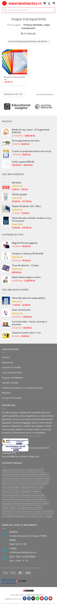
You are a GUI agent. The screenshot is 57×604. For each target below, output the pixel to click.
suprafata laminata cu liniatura (30, 507)
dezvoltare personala (11, 478)
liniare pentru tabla (35, 487)
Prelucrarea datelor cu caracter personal (22, 387)
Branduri (6, 392)
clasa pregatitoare (10, 474)
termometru (48, 512)
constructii (23, 474)
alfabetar (6, 470)
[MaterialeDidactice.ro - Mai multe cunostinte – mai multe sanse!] (25, 3)
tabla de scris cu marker (31, 512)
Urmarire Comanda (11, 397)
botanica (39, 470)
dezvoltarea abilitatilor (39, 474)
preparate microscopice (22, 503)
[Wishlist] (44, 3)
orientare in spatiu (23, 499)
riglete (12, 507)
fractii (47, 478)
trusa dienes (7, 516)
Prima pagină (13, 24)
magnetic (36, 491)
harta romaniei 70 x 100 (12, 483)
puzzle (5, 507)
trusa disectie (20, 516)
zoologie (48, 516)
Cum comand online (12, 372)
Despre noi (7, 362)
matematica (25, 495)
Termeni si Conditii (11, 367)
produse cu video (41, 503)
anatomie (16, 470)
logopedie (26, 491)
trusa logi (31, 516)
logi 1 (18, 491)
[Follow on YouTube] (50, 598)
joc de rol (27, 483)
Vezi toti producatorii (44, 94)
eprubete (39, 478)
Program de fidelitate (12, 377)
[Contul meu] (49, 3)
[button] (4, 3)
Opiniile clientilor (10, 382)
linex (24, 487)
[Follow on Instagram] (29, 598)
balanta (30, 470)
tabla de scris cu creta (11, 512)
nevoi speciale (37, 495)
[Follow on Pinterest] (42, 598)
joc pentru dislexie (40, 483)
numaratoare (8, 499)
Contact (6, 357)
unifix (40, 516)
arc (23, 470)
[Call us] (38, 598)
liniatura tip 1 (8, 491)
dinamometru (27, 478)
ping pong (7, 503)
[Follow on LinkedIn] (46, 598)
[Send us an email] (33, 598)
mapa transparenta (10, 495)
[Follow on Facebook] (25, 598)
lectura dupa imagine (11, 487)
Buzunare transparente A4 (14, 78)
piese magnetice (39, 499)
